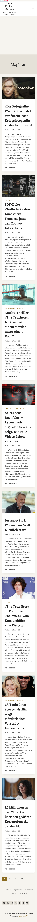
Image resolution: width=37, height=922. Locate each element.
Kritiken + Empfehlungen (14, 102)
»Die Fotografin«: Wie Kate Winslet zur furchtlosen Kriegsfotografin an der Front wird (18, 115)
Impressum (18, 890)
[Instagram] (11, 903)
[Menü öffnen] (33, 8)
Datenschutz (28, 890)
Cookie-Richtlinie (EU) (18, 893)
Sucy (8, 130)
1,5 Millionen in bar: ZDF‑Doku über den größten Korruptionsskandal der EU (18, 816)
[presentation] (18, 88)
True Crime (9, 200)
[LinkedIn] (19, 903)
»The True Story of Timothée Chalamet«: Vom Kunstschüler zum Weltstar (17, 615)
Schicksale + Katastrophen (14, 408)
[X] (8, 903)
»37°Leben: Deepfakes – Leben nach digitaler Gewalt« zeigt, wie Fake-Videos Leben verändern (18, 427)
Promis (7, 516)
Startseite (7, 890)
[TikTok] (23, 903)
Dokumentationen (11, 803)
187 (22, 879)
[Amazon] (15, 903)
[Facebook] (4, 903)
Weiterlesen (11, 168)
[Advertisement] (18, 35)
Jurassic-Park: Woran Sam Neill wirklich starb (17, 525)
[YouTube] (27, 903)
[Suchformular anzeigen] (18, 8)
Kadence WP (23, 916)
